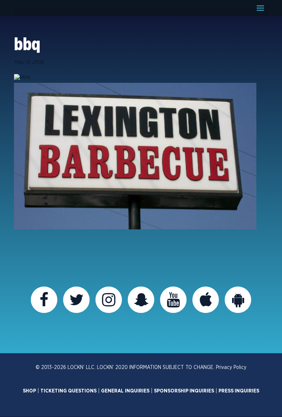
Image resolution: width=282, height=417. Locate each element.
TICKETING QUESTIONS (68, 391)
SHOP (29, 391)
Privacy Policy (231, 367)
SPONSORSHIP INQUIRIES (184, 391)
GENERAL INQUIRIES (125, 391)
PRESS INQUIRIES (238, 391)
